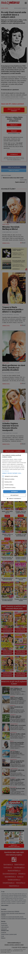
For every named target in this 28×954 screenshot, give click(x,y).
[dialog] (14, 477)
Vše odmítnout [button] (14, 495)
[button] (14, 473)
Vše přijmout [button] (14, 491)
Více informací (5, 471)
